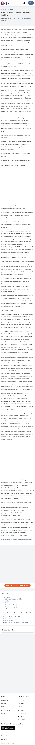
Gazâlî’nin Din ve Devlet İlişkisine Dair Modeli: (15, 623)
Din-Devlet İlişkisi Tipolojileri (10, 605)
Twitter (22, 716)
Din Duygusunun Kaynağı (10, 607)
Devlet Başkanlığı (8, 611)
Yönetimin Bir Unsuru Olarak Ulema (13, 617)
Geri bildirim (21, 703)
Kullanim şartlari (6, 710)
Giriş (30, 3)
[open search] (24, 3)
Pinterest (22, 719)
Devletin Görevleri (8, 609)
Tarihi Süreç (6, 601)
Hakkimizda (4, 700)
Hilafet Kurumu (7, 603)
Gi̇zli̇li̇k (3, 713)
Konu (7, 736)
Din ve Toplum (7, 597)
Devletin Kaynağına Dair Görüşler (12, 599)
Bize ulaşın (21, 700)
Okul (2, 736)
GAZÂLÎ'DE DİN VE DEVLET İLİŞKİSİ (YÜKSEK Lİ (18, 18)
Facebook (23, 713)
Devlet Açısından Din (8, 619)
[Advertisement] (17, 185)
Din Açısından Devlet (8, 621)
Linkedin (22, 710)
